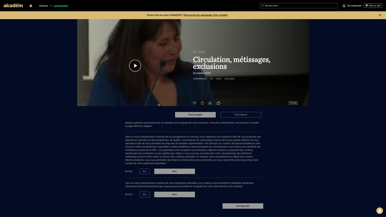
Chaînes (43, 5)
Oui (144, 171)
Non (174, 171)
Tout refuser (241, 114)
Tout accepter (195, 114)
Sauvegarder (243, 206)
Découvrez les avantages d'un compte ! (206, 15)
